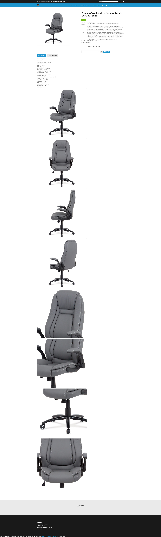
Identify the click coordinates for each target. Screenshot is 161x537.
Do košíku (107, 51)
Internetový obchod (84, 5)
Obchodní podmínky (98, 5)
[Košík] (123, 1)
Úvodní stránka (73, 5)
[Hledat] (118, 1)
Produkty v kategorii (52, 55)
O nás (112, 5)
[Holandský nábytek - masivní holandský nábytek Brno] (38, 5)
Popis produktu (41, 55)
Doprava (107, 5)
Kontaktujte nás (120, 5)
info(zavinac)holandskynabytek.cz (49, 536)
